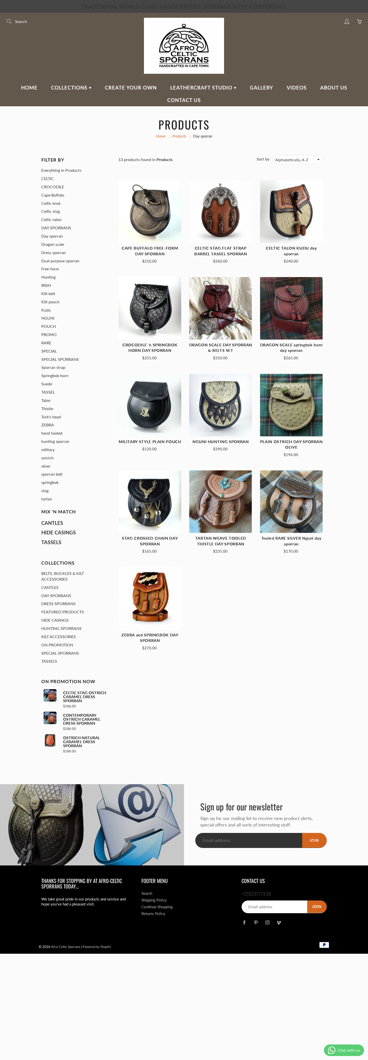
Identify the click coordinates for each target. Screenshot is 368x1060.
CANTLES (52, 523)
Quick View (149, 211)
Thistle (47, 408)
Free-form (50, 268)
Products (179, 136)
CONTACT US (184, 100)
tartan (46, 498)
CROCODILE (52, 186)
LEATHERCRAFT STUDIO (202, 88)
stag (45, 490)
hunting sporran (55, 441)
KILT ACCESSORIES (58, 636)
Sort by (263, 159)
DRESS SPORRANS (58, 603)
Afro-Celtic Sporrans (65, 947)
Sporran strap (53, 367)
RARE (46, 342)
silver (46, 466)
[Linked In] (278, 922)
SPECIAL (49, 351)
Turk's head (51, 416)
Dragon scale (52, 244)
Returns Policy (153, 913)
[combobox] (298, 159)
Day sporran (52, 236)
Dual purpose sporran (60, 260)
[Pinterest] (255, 922)
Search (146, 893)
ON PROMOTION (57, 644)
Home (160, 136)
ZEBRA (47, 424)
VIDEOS (297, 88)
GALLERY (261, 88)
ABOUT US (333, 88)
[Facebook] (244, 922)
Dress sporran (53, 252)
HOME (29, 88)
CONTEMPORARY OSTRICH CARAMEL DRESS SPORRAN (81, 719)
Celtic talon (51, 219)
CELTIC (47, 178)
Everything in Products (61, 170)
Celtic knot (51, 203)
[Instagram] (267, 922)
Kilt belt (48, 293)
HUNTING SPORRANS (61, 628)
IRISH (46, 285)
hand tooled (51, 433)
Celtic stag (50, 211)
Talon (46, 400)
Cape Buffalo (52, 195)
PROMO (49, 334)
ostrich (47, 457)
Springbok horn (54, 375)
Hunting (48, 277)
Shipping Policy (154, 900)
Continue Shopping (157, 907)
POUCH (48, 326)
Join (314, 840)
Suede (46, 383)
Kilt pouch (50, 301)
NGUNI (47, 318)
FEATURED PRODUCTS (62, 611)
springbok (50, 482)
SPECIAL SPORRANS (60, 359)
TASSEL (48, 392)
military (48, 449)
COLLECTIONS (70, 88)
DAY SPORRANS (56, 227)
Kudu (46, 310)
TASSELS (51, 542)
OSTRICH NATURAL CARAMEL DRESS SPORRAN (81, 742)
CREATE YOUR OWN (131, 88)
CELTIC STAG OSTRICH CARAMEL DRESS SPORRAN (84, 697)
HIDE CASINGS (58, 532)
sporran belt (52, 474)
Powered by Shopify (97, 947)
